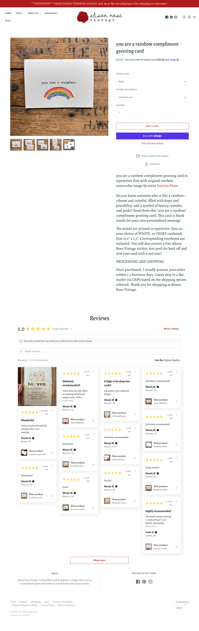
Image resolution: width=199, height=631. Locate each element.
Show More (67, 401)
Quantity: (120, 105)
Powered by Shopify (20, 615)
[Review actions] (52, 410)
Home (8, 13)
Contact (23, 602)
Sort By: (159, 360)
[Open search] (184, 17)
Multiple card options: (126, 89)
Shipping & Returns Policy (24, 605)
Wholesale (51, 13)
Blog (8, 21)
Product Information (62, 602)
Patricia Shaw (167, 185)
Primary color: (123, 73)
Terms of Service (66, 605)
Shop (18, 13)
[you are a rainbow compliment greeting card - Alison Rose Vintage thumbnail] (16, 145)
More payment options (152, 143)
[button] (71, 329)
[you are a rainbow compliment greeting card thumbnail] (42, 145)
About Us (33, 13)
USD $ (179, 608)
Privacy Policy (47, 605)
